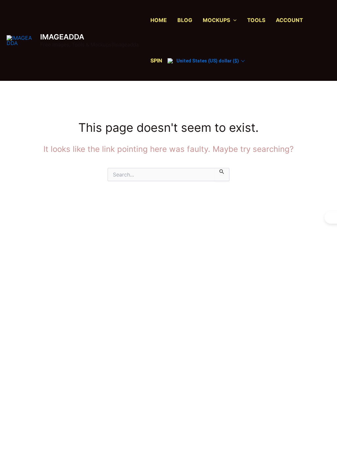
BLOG (184, 20)
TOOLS (256, 20)
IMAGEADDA (62, 37)
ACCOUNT (289, 20)
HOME (158, 20)
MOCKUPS (216, 20)
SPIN (156, 60)
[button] (233, 20)
